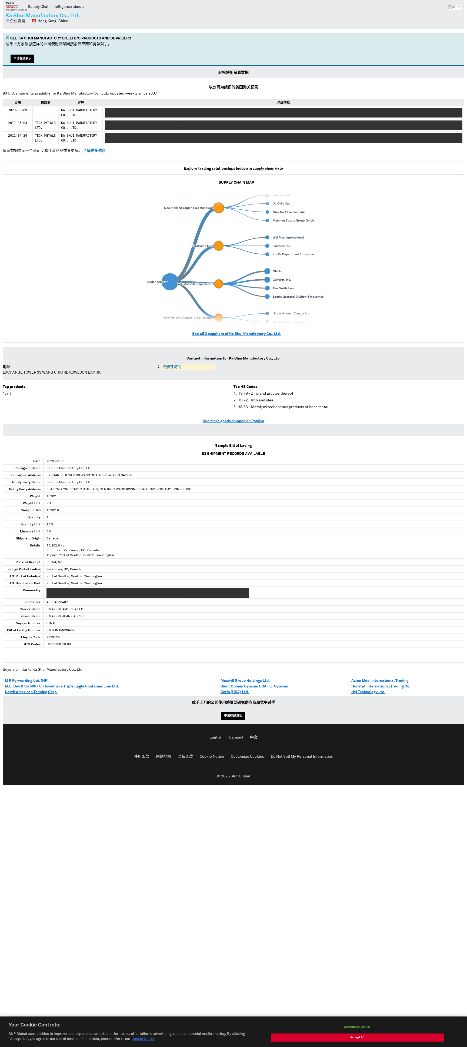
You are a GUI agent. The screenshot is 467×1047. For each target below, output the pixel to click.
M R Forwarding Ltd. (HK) (27, 681)
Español (236, 737)
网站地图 (163, 757)
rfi (9, 393)
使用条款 (141, 757)
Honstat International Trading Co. (380, 686)
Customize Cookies (247, 757)
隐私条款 (185, 757)
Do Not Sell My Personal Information (302, 757)
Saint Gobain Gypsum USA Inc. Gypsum (254, 686)
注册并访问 (171, 367)
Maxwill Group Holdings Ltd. (245, 681)
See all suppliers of (236, 334)
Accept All (357, 1037)
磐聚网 (16, 6)
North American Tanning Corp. (31, 692)
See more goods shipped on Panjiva (233, 421)
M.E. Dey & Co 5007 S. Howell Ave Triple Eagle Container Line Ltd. (62, 686)
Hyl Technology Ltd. (368, 692)
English (215, 737)
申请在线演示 (22, 58)
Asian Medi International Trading (380, 681)
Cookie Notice (212, 757)
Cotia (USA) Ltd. (235, 692)
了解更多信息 (94, 151)
